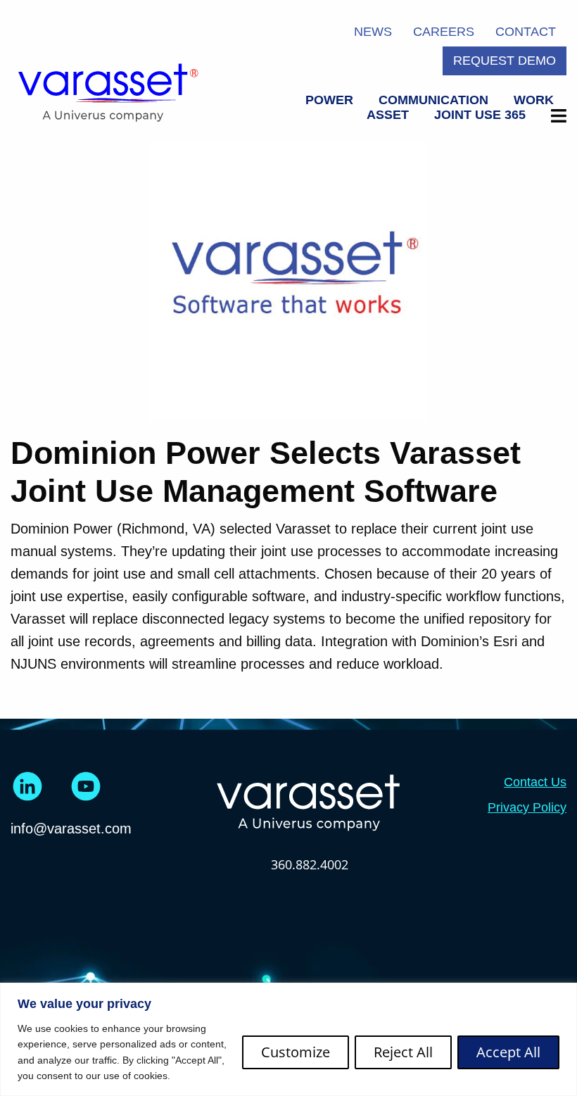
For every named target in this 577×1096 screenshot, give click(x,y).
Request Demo (504, 60)
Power (329, 100)
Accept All (508, 1052)
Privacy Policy (527, 807)
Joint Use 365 (480, 115)
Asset (388, 115)
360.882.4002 (309, 864)
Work (534, 100)
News (373, 32)
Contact (525, 32)
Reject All (403, 1052)
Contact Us (535, 782)
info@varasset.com (71, 828)
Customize (295, 1052)
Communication (433, 100)
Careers (443, 32)
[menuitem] (329, 100)
